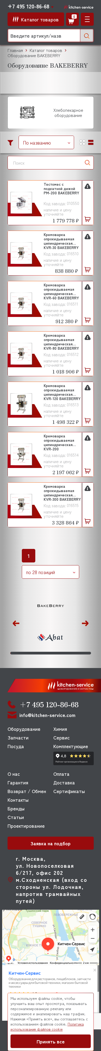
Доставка (64, 782)
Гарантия (18, 782)
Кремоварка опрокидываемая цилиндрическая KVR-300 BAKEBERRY (62, 492)
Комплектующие (70, 746)
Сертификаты (69, 791)
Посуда (16, 746)
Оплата (61, 774)
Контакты (18, 800)
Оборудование (24, 729)
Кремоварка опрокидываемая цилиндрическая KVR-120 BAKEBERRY (62, 391)
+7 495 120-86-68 (28, 6)
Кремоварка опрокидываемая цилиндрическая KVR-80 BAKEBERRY (61, 341)
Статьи (16, 817)
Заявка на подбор (50, 843)
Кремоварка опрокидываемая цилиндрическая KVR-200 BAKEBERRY (59, 442)
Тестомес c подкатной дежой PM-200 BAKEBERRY (61, 188)
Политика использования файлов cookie (47, 1026)
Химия (60, 729)
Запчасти (18, 737)
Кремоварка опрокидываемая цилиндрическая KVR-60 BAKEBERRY (61, 291)
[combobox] (46, 142)
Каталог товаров (46, 50)
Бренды (16, 808)
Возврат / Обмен (27, 791)
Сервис (61, 737)
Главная (15, 50)
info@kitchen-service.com (47, 715)
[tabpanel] (50, 622)
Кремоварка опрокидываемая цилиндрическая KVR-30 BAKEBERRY (61, 240)
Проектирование (26, 826)
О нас (14, 774)
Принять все (51, 1041)
